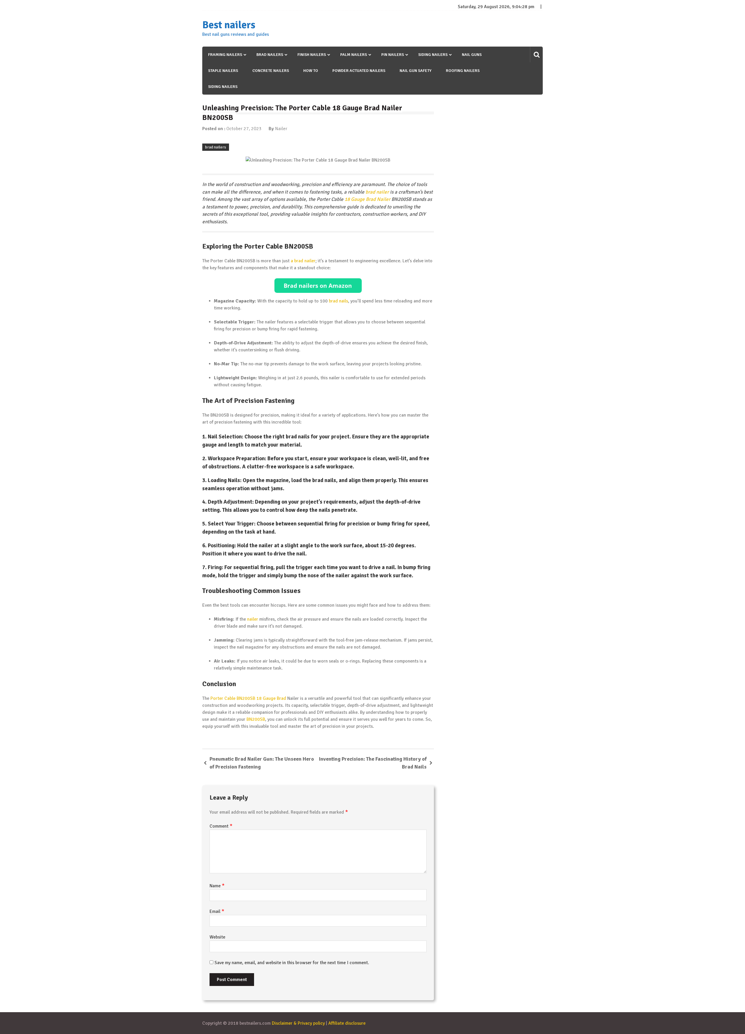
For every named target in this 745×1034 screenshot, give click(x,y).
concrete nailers (270, 70)
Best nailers (228, 25)
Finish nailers (311, 54)
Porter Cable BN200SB (232, 698)
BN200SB (255, 719)
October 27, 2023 (244, 129)
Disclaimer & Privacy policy (298, 1023)
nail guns (472, 54)
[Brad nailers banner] (318, 285)
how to (310, 70)
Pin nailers (392, 54)
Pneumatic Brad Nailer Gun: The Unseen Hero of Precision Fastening (262, 763)
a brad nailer (303, 261)
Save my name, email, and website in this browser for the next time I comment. (291, 963)
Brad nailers (269, 54)
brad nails (338, 301)
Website (217, 937)
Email (217, 911)
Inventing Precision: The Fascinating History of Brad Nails (373, 763)
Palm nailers (353, 54)
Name (217, 886)
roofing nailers (463, 70)
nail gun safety (416, 70)
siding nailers (222, 86)
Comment (221, 826)
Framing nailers (225, 54)
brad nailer (377, 192)
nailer (252, 619)
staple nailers (223, 70)
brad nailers (215, 147)
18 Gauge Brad (271, 698)
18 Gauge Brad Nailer (367, 199)
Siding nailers (433, 54)
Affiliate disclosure (347, 1023)
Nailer (281, 129)
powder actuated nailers (358, 70)
